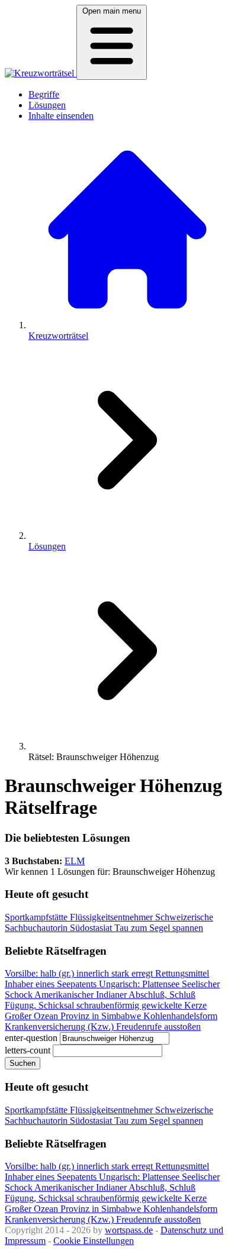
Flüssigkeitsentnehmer (112, 917)
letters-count (27, 1050)
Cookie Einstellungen (93, 1241)
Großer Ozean (32, 1016)
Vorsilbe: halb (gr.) (40, 973)
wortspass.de (129, 1230)
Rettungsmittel (182, 973)
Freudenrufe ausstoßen (158, 1027)
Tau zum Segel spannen (158, 928)
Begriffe (43, 94)
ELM (75, 861)
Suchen (22, 1063)
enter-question (31, 1038)
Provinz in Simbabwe (101, 1016)
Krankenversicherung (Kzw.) (60, 1027)
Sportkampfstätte (37, 917)
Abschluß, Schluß (162, 995)
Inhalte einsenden (61, 116)
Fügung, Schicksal (40, 1005)
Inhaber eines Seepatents (52, 984)
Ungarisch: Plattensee (140, 984)
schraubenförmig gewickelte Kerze (141, 1005)
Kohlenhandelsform (180, 1016)
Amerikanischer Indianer (81, 995)
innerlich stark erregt (115, 973)
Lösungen (47, 105)
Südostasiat (92, 928)
